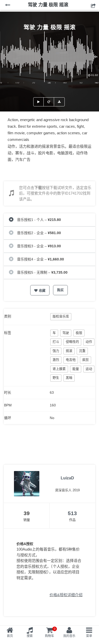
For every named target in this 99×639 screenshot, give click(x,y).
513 (72, 513)
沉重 (82, 351)
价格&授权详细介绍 (66, 595)
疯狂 (85, 360)
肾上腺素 (59, 369)
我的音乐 (69, 636)
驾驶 (65, 333)
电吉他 (71, 360)
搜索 (30, 636)
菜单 (89, 636)
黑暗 (69, 378)
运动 (89, 369)
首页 (10, 636)
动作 (89, 342)
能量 (75, 369)
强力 (56, 351)
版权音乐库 (61, 316)
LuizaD (67, 478)
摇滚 (69, 351)
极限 (79, 333)
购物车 (50, 632)
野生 (56, 378)
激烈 (56, 360)
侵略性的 (72, 342)
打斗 (56, 342)
